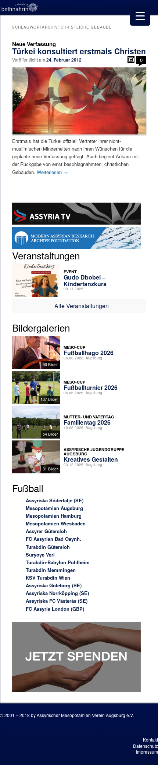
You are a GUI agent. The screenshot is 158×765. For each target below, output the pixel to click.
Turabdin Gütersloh (48, 546)
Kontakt (150, 739)
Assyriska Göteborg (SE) (54, 585)
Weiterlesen (52, 172)
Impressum (147, 752)
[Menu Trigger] (140, 15)
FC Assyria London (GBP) (55, 608)
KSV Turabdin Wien (48, 577)
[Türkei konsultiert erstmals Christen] (79, 100)
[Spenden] (76, 658)
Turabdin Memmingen (51, 569)
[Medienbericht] (131, 59)
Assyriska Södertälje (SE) (54, 500)
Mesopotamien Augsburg (54, 508)
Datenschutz (145, 746)
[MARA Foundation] (76, 239)
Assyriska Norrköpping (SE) (57, 593)
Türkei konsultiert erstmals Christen (79, 50)
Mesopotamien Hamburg (54, 515)
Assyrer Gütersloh (46, 531)
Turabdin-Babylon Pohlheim (58, 562)
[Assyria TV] (76, 215)
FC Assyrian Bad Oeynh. (53, 538)
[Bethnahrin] (20, 7)
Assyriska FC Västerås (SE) (56, 600)
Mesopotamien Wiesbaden (56, 523)
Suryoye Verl (40, 554)
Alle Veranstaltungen (81, 306)
